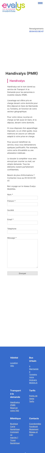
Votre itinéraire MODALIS (33, 380)
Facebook (33, 426)
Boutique (14, 424)
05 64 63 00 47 (36, 31)
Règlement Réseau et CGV (33, 432)
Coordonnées (35, 424)
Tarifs (31, 401)
